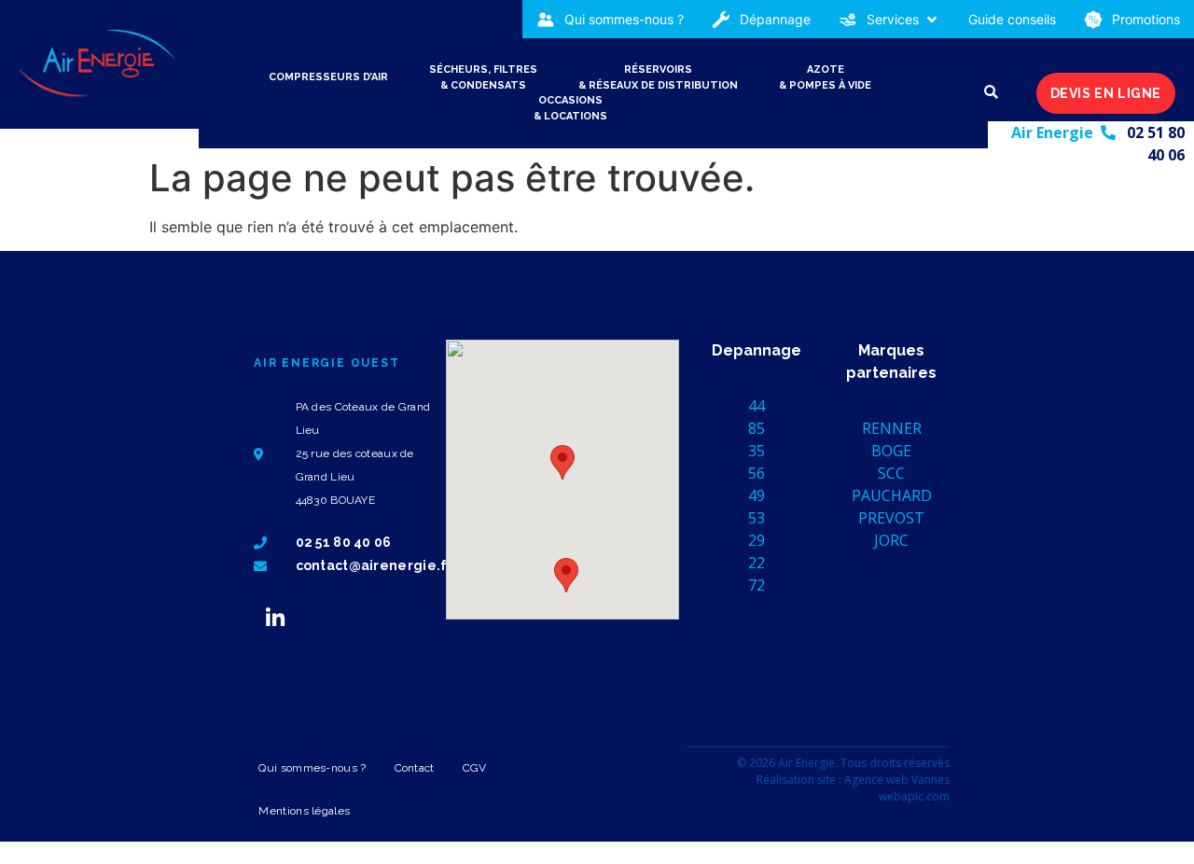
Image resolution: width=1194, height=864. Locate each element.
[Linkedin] (275, 617)
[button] (889, 19)
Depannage (756, 350)
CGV (475, 767)
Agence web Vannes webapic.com (897, 788)
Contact (415, 767)
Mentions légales (304, 810)
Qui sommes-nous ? (312, 767)
